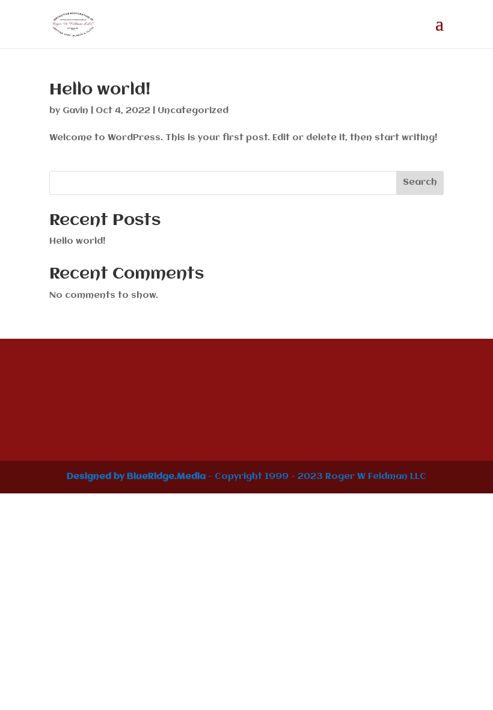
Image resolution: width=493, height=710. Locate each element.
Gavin (75, 111)
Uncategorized (193, 111)
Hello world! (99, 90)
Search (420, 182)
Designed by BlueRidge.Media (136, 476)
